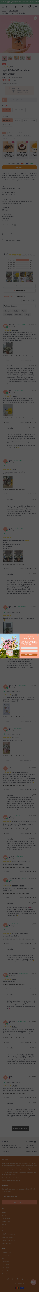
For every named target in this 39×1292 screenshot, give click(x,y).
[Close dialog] (37, 635)
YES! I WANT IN (29, 654)
